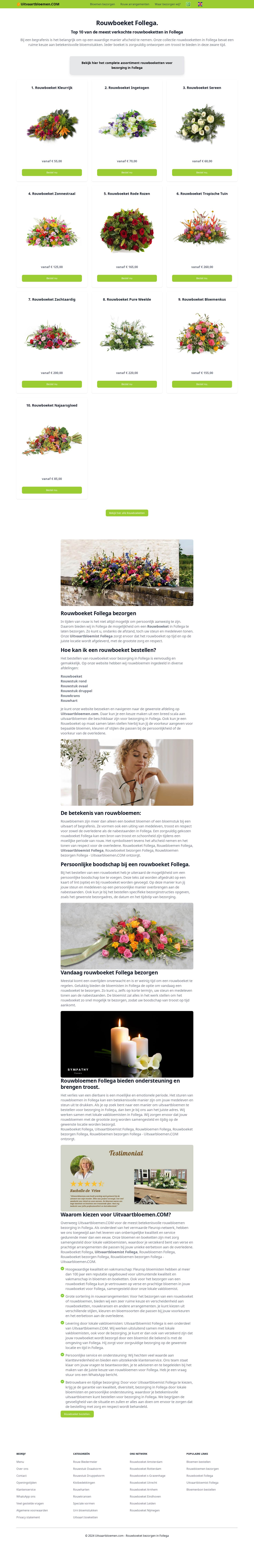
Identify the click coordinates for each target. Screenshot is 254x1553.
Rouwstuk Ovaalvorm (87, 1469)
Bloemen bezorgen (102, 4)
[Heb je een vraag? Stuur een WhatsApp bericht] (189, 4)
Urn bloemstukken (85, 1510)
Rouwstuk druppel (76, 691)
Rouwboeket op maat (78, 723)
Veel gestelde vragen (30, 1503)
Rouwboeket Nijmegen (145, 1510)
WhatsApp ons (25, 1496)
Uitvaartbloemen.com (79, 713)
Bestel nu (51, 172)
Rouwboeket (158, 626)
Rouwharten (81, 1489)
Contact (21, 1476)
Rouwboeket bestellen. (77, 1414)
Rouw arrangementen (134, 4)
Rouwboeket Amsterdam (146, 1462)
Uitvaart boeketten (85, 1517)
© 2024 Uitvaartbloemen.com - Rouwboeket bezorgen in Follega (127, 1536)
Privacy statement (28, 1517)
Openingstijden (26, 1483)
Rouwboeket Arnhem (144, 1489)
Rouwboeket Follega (199, 1476)
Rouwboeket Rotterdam (145, 1469)
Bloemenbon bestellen (201, 1489)
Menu (20, 1462)
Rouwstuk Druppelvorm (89, 1476)
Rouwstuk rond (74, 681)
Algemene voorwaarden (32, 1510)
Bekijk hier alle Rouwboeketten (127, 513)
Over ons (22, 1469)
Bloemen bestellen (198, 1462)
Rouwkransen (82, 1496)
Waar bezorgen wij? (168, 4)
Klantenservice (26, 1489)
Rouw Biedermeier (85, 1462)
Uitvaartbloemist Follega (91, 636)
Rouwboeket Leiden (143, 1503)
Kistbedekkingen (84, 1483)
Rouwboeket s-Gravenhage (147, 1476)
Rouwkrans (70, 695)
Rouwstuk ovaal (74, 686)
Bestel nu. (202, 172)
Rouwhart (69, 700)
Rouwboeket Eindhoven (145, 1496)
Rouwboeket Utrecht (143, 1483)
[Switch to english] (201, 4)
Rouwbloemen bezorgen (202, 1469)
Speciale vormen (84, 1503)
